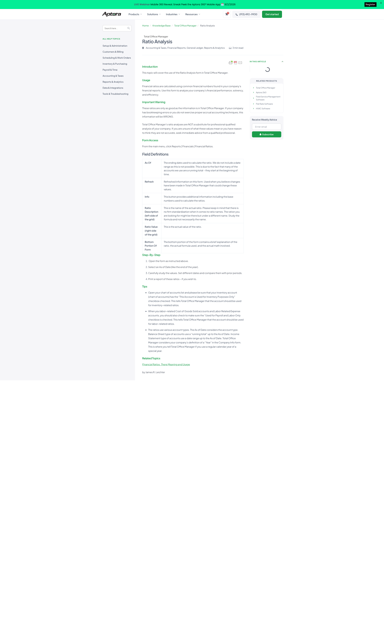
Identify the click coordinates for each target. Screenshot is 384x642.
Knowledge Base (162, 25)
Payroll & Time (110, 69)
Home (145, 25)
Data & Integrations (113, 87)
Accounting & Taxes (113, 75)
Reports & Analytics (113, 81)
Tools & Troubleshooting (115, 93)
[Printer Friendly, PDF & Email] (235, 62)
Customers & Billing (113, 51)
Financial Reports (176, 47)
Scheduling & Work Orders (117, 57)
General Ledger (195, 47)
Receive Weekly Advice (264, 119)
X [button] (381, 3)
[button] (283, 62)
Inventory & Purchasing (115, 63)
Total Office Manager (185, 25)
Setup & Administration (115, 45)
